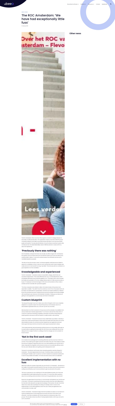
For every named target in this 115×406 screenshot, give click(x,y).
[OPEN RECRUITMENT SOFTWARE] (78, 4)
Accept (74, 404)
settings (65, 404)
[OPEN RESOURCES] (93, 4)
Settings (81, 404)
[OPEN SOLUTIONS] (85, 4)
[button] (110, 4)
